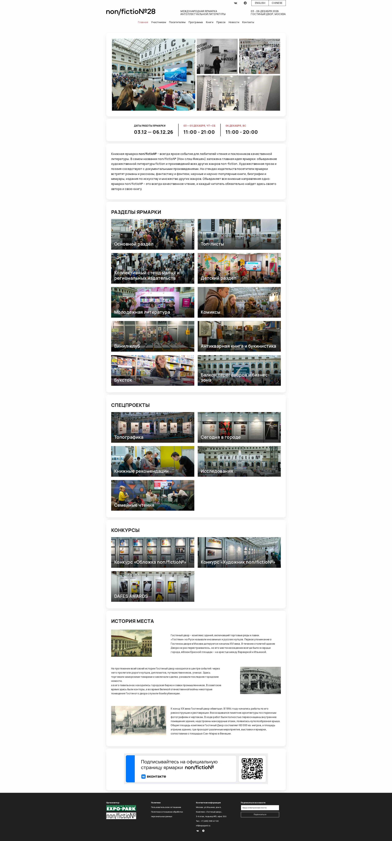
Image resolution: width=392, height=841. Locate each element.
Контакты (248, 22)
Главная (143, 22)
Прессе (221, 22)
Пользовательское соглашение (166, 807)
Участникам (158, 22)
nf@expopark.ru (203, 825)
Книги (209, 22)
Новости (234, 22)
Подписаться (260, 814)
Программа (195, 22)
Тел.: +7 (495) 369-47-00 (207, 821)
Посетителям (177, 22)
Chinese (277, 3)
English (260, 3)
